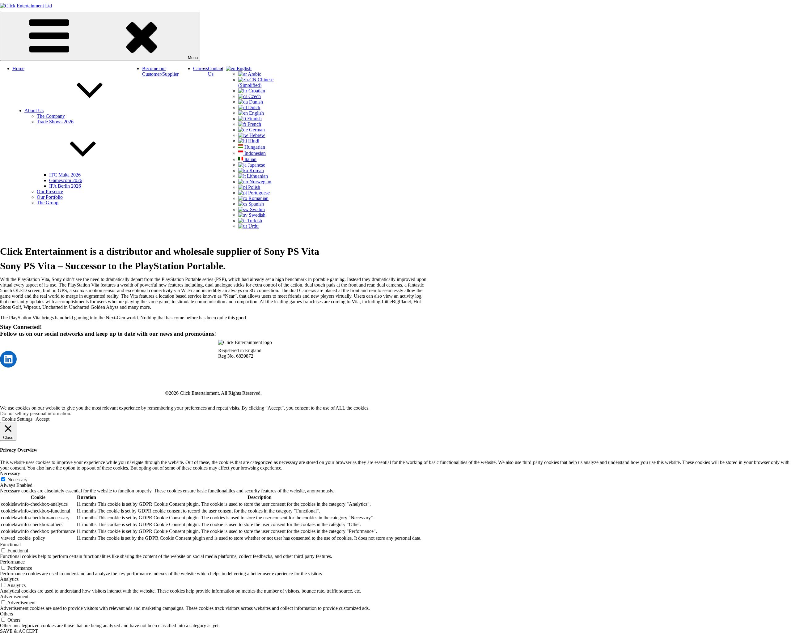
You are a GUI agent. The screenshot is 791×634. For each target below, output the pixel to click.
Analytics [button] (9, 579)
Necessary (17, 479)
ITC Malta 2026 (65, 174)
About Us (34, 110)
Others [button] (6, 613)
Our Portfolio (50, 197)
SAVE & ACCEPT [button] (19, 631)
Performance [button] (12, 561)
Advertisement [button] (14, 596)
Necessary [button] (10, 473)
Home (18, 68)
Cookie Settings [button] (17, 419)
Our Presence (50, 191)
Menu (193, 57)
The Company (51, 116)
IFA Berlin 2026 (65, 186)
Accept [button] (42, 419)
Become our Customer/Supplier (160, 71)
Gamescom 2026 (65, 180)
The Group (47, 202)
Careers (200, 68)
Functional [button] (10, 544)
